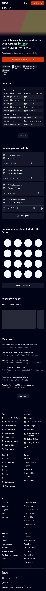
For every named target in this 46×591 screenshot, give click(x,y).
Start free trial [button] (37, 3)
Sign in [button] (26, 3)
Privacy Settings (30, 558)
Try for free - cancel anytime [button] (23, 59)
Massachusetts (31, 66)
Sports (4, 304)
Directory (29, 587)
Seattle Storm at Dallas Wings (15, 377)
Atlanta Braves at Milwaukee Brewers (18, 385)
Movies (19, 304)
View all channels (23, 286)
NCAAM (18, 66)
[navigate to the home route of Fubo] (5, 3)
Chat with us (28, 562)
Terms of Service (7, 587)
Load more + (23, 396)
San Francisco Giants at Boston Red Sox (19, 344)
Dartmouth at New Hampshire (15, 360)
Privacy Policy (19, 587)
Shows (11, 304)
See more (23, 135)
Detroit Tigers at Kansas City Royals (17, 352)
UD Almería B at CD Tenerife (14, 367)
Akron (7, 70)
